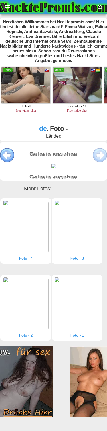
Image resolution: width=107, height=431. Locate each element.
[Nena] (25, 227)
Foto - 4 (26, 258)
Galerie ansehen (53, 154)
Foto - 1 (77, 335)
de (43, 128)
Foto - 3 (77, 258)
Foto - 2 (26, 335)
